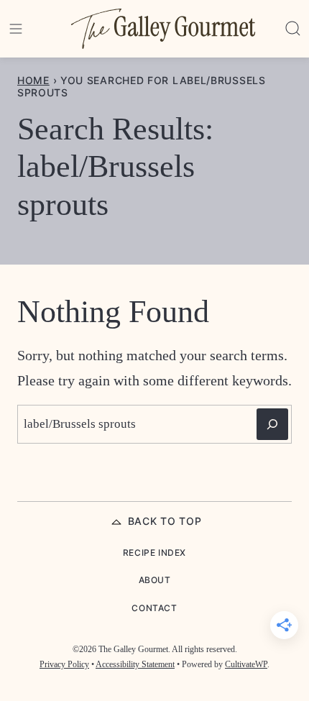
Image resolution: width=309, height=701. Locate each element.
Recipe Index (154, 552)
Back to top (165, 521)
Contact (154, 608)
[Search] (293, 29)
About (155, 579)
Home (33, 80)
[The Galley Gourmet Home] (163, 29)
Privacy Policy (64, 664)
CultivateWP (246, 664)
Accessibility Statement (135, 664)
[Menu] (16, 29)
